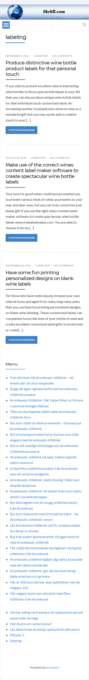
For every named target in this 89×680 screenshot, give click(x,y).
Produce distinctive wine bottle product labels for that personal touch (41, 68)
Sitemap (16, 641)
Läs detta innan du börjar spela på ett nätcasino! (45, 629)
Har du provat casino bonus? (31, 624)
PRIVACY (17, 635)
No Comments (62, 56)
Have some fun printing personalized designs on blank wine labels (39, 278)
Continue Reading (21, 130)
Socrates (53, 667)
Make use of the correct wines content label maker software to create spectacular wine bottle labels (42, 173)
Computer (41, 56)
